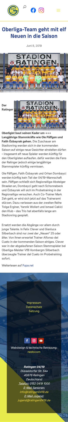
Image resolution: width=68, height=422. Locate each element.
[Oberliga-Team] (34, 91)
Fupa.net (27, 265)
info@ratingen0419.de (34, 392)
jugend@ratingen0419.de (34, 400)
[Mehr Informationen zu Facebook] (33, 10)
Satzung (34, 311)
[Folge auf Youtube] (41, 340)
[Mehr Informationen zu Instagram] (41, 10)
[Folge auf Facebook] (27, 340)
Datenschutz (34, 307)
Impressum (34, 302)
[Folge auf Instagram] (34, 340)
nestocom (34, 352)
